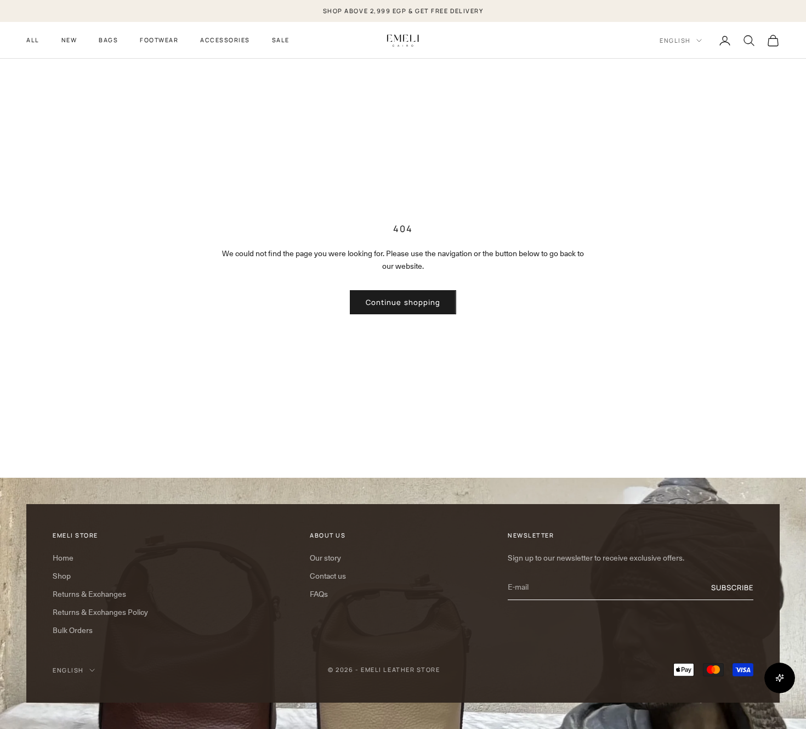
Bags (108, 40)
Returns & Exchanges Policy (100, 612)
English (675, 40)
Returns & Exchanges (89, 594)
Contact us (328, 576)
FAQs (319, 594)
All (32, 40)
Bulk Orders (73, 630)
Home (63, 558)
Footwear (159, 40)
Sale (281, 40)
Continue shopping (403, 302)
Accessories (225, 40)
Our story (325, 558)
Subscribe (732, 587)
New (69, 40)
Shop (62, 576)
